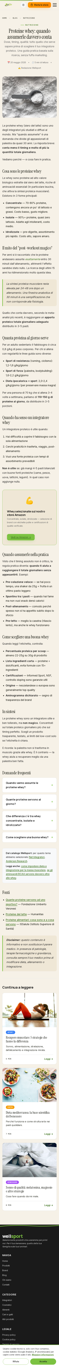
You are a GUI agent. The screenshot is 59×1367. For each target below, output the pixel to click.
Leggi (47, 1058)
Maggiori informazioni (43, 1355)
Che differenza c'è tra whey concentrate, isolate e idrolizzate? (23, 820)
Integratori (7, 1300)
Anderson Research (16, 861)
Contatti (5, 1284)
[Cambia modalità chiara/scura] (23, 5)
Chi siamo (6, 1280)
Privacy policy (9, 1335)
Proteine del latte (16, 914)
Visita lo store (41, 5)
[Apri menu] (55, 5)
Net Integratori (37, 857)
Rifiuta (16, 1361)
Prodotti (6, 1265)
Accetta (43, 1361)
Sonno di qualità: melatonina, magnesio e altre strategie (29, 1189)
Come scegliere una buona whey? (27, 837)
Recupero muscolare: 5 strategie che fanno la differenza (26, 1039)
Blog (15, 18)
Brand (5, 1270)
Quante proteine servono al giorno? (23, 802)
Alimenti (5, 1309)
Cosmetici (6, 1305)
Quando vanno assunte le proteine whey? (22, 785)
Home (4, 18)
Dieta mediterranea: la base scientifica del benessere (28, 1114)
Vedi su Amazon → (21, 537)
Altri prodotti (8, 1319)
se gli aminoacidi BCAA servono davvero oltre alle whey (29, 874)
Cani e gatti (7, 1314)
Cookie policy (8, 1339)
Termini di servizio (10, 1344)
